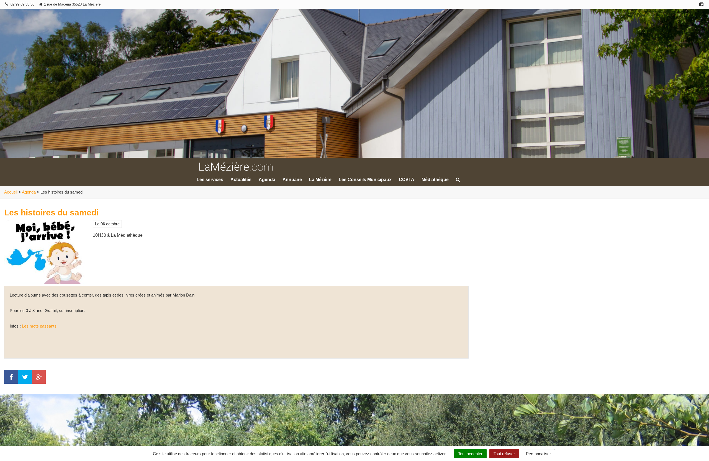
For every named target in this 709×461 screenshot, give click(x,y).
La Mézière (320, 179)
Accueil (10, 192)
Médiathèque (435, 179)
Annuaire (292, 179)
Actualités (240, 179)
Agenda (267, 179)
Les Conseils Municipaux (365, 179)
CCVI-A (406, 179)
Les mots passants (39, 326)
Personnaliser (538, 453)
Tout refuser (504, 453)
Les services (210, 179)
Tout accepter (470, 453)
